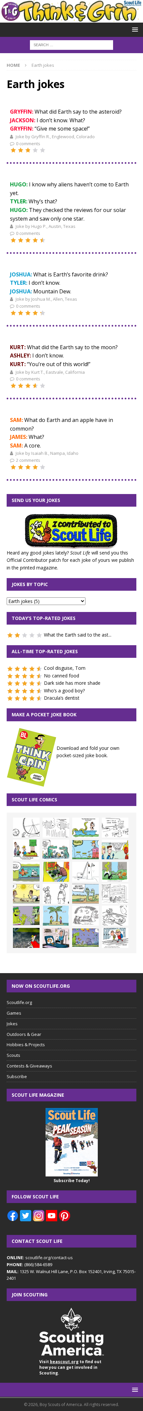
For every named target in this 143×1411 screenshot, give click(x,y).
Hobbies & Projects (26, 1045)
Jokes (12, 1024)
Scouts (13, 1055)
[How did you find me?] (115, 872)
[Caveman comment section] (85, 916)
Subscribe (17, 1076)
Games (14, 1013)
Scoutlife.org (19, 1002)
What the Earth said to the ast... (77, 635)
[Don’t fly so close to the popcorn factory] (115, 849)
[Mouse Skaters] (115, 916)
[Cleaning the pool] (85, 828)
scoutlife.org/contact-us (40, 1257)
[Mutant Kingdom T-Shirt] (56, 894)
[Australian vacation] (56, 828)
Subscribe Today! (72, 1180)
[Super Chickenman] (26, 938)
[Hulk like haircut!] (26, 916)
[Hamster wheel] (26, 828)
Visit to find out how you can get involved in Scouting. (70, 1367)
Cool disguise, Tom (64, 668)
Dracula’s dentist (61, 698)
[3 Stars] (28, 150)
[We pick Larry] (26, 849)
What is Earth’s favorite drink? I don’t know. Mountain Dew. (59, 283)
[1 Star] (13, 150)
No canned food (61, 675)
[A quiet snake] (85, 894)
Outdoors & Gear (24, 1034)
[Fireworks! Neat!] (85, 938)
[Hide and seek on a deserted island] (56, 916)
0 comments (28, 144)
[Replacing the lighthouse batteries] (85, 872)
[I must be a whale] (26, 872)
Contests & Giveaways (29, 1066)
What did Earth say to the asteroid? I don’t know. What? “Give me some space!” (66, 120)
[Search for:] (71, 44)
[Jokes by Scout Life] (71, 18)
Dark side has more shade (72, 683)
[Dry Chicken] (26, 894)
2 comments (28, 460)
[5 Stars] (42, 150)
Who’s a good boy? (64, 690)
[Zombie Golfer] (85, 849)
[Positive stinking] (115, 894)
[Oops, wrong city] (56, 849)
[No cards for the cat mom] (56, 938)
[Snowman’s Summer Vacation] (115, 828)
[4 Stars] (35, 150)
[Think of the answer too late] (115, 938)
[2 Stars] (20, 150)
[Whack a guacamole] (56, 872)
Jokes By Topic (30, 584)
